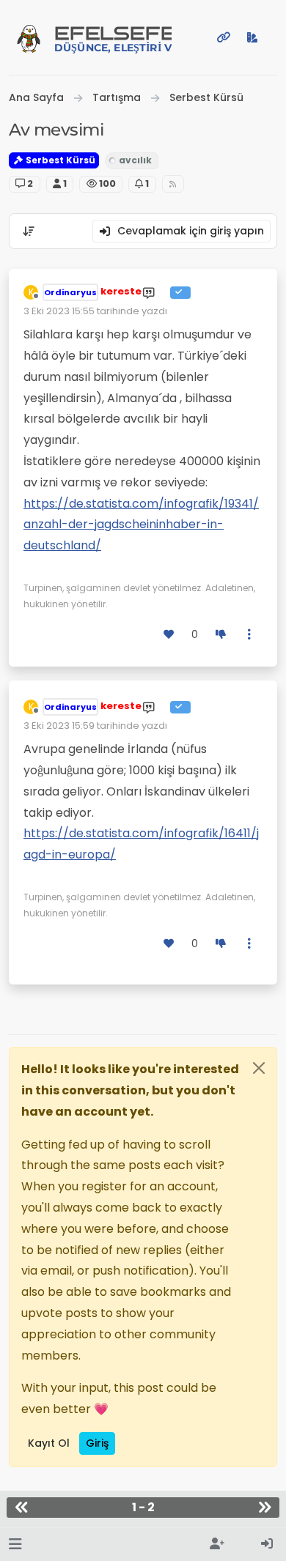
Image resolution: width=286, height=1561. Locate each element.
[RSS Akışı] (173, 184)
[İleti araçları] (250, 634)
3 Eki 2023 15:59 (59, 726)
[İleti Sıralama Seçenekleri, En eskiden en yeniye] (28, 231)
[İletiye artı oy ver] (169, 634)
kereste (121, 291)
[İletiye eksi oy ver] (221, 634)
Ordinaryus (70, 292)
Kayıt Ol (49, 1443)
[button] (15, 1544)
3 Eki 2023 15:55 (59, 311)
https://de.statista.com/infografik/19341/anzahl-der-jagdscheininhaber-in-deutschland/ (141, 525)
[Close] (258, 1068)
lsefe (113, 38)
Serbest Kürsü (59, 160)
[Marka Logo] (29, 37)
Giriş (97, 1443)
